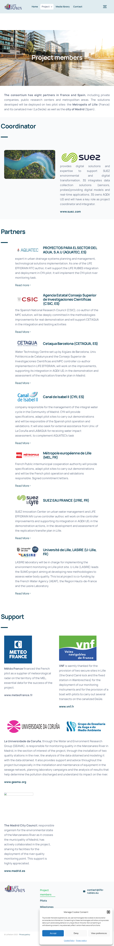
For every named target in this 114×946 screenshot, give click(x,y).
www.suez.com (70, 211)
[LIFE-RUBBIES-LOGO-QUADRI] (13, 4)
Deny (76, 933)
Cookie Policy (69, 940)
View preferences (99, 933)
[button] (108, 912)
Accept (53, 933)
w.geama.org (17, 782)
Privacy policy (81, 940)
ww (6, 782)
